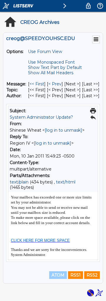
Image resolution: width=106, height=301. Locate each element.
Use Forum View (45, 51)
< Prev (55, 84)
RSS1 (75, 275)
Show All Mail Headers (50, 72)
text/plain (19, 182)
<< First (36, 84)
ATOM (58, 275)
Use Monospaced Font (51, 62)
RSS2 (92, 275)
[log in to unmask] (63, 130)
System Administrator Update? (41, 117)
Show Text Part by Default (55, 67)
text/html (65, 182)
